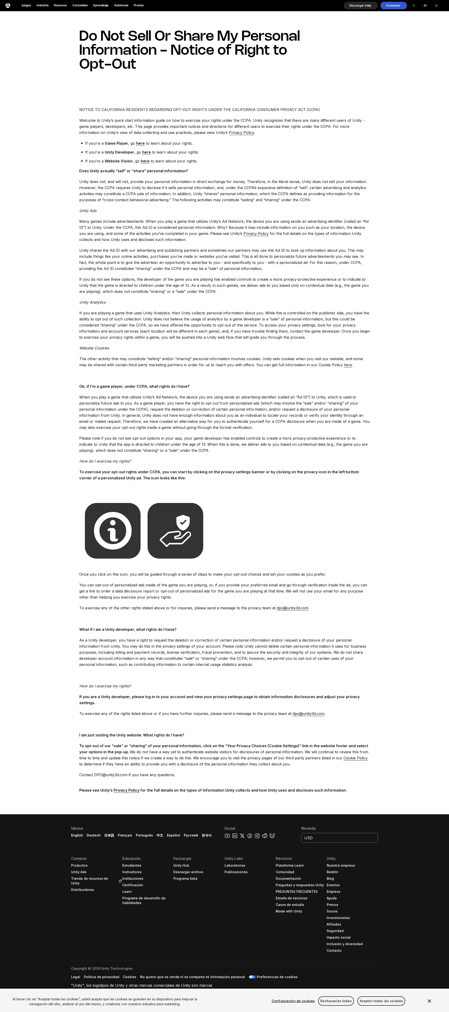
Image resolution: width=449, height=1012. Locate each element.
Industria (42, 5)
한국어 (207, 835)
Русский (191, 835)
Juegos (26, 5)
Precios (139, 5)
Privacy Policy (241, 132)
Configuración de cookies (293, 1001)
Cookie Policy (356, 758)
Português (144, 835)
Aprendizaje (101, 5)
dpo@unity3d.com (292, 608)
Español (173, 835)
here (348, 364)
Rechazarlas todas (335, 1001)
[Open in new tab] (119, 881)
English (77, 835)
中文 (160, 835)
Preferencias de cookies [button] (277, 977)
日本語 (109, 835)
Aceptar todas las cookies (381, 1001)
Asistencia (121, 5)
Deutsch (94, 835)
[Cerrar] (429, 1001)
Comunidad (79, 5)
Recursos (60, 5)
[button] (361, 5)
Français (125, 835)
